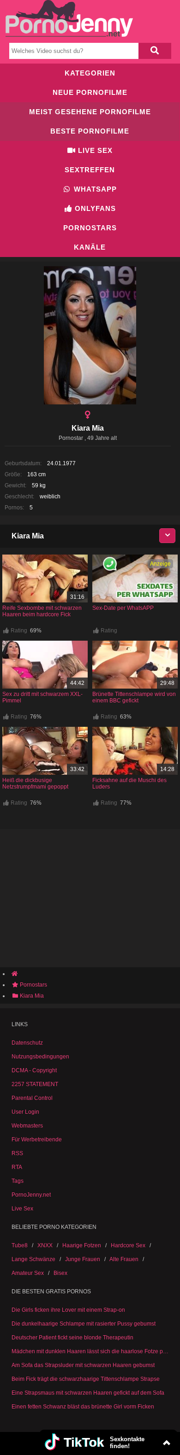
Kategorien (90, 73)
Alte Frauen (123, 1259)
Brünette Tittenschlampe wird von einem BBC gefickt (134, 697)
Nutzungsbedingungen (40, 1056)
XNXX (45, 1245)
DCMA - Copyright (34, 1070)
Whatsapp (94, 189)
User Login (25, 1112)
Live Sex (94, 150)
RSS (17, 1153)
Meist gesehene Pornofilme (90, 112)
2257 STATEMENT (35, 1084)
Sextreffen (90, 170)
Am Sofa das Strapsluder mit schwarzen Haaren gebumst (83, 1365)
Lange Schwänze (33, 1259)
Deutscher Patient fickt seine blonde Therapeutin (72, 1337)
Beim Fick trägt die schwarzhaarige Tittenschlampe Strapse (86, 1379)
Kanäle (90, 247)
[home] (94, 973)
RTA (17, 1167)
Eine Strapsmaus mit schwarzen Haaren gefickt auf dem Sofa (88, 1393)
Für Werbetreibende (37, 1139)
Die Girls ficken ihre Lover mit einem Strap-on (68, 1310)
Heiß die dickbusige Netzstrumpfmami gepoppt (35, 783)
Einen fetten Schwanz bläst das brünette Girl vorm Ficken (83, 1406)
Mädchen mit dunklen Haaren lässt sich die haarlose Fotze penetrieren (90, 1351)
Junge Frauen (82, 1259)
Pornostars (90, 228)
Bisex (60, 1273)
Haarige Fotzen (81, 1245)
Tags (18, 1181)
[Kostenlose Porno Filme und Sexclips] (69, 35)
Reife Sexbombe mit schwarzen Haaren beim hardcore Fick (42, 611)
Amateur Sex (28, 1273)
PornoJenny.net (31, 1195)
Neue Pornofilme (90, 92)
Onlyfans (94, 208)
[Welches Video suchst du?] (154, 51)
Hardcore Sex (128, 1245)
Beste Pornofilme (89, 131)
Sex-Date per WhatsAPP (123, 608)
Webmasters (27, 1125)
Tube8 (20, 1245)
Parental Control (32, 1098)
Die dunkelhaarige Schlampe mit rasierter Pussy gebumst (84, 1324)
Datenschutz (27, 1043)
